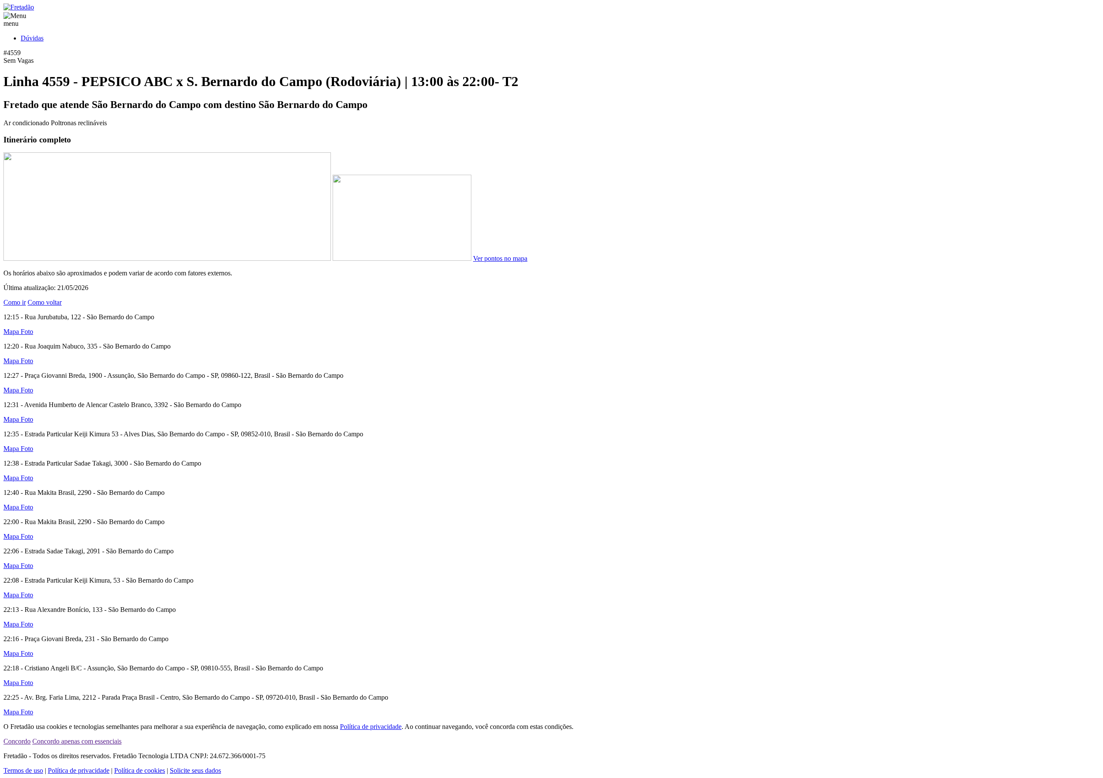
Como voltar (45, 302)
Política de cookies (139, 770)
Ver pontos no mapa (500, 258)
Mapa (12, 331)
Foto (27, 331)
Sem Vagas (18, 60)
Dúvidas (32, 38)
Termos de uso (23, 770)
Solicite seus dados (195, 770)
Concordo (17, 741)
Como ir (14, 302)
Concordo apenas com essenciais (77, 741)
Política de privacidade (371, 726)
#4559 (12, 52)
